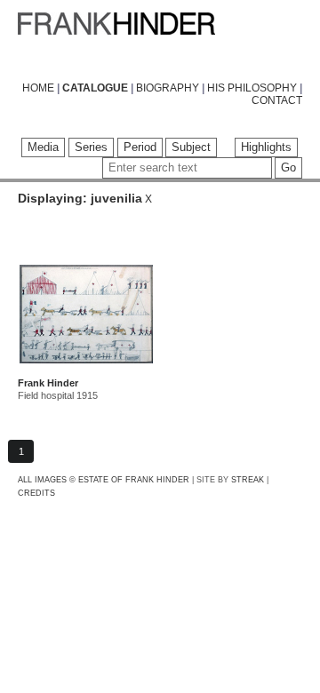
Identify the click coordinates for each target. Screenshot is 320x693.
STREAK (247, 479)
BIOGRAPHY (167, 88)
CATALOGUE (95, 88)
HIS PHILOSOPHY (252, 88)
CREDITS (36, 493)
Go (288, 167)
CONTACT (277, 100)
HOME (38, 88)
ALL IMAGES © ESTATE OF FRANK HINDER (103, 479)
